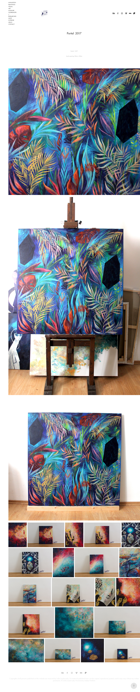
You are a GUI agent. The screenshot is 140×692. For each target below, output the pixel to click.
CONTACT (11, 24)
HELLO (10, 22)
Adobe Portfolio (89, 680)
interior (11, 20)
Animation (12, 2)
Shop (10, 18)
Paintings (11, 4)
